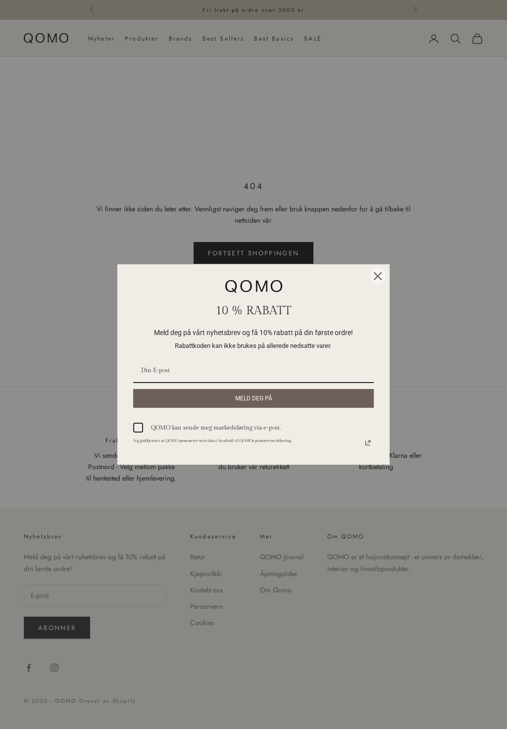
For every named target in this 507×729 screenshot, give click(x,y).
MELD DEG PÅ (253, 398)
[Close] (378, 276)
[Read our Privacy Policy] (368, 443)
